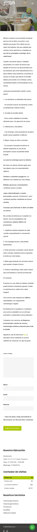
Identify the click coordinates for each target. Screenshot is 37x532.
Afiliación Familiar (9, 513)
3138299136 (11, 465)
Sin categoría (18, 12)
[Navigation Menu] (33, 3)
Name (6, 385)
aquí (25, 335)
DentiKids (6, 510)
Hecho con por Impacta (24, 527)
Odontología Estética (10, 504)
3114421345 (12, 462)
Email (5, 395)
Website (6, 404)
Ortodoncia (7, 507)
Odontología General (10, 501)
